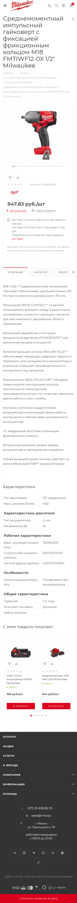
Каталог (10, 736)
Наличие (40, 272)
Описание (15, 272)
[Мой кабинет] (63, 6)
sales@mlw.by (41, 815)
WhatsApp (62, 853)
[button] (31, 715)
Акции (8, 746)
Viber (53, 853)
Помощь (10, 793)
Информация (14, 784)
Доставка (17, 238)
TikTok (39, 862)
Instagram (24, 853)
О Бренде (10, 765)
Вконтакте (15, 853)
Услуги (8, 755)
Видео (63, 272)
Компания (11, 774)
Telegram (34, 853)
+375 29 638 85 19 (39, 808)
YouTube (43, 853)
